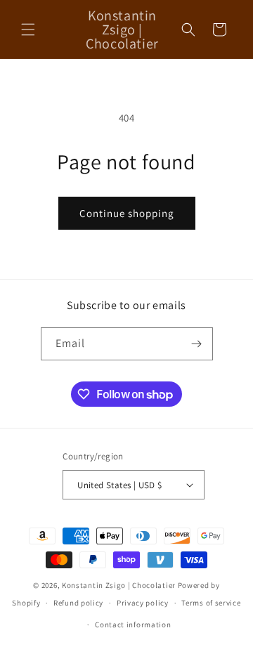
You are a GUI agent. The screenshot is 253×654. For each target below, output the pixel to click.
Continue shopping (126, 213)
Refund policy (78, 603)
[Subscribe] (196, 343)
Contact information (133, 624)
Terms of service (210, 603)
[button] (28, 29)
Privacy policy (143, 603)
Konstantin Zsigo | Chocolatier (119, 585)
